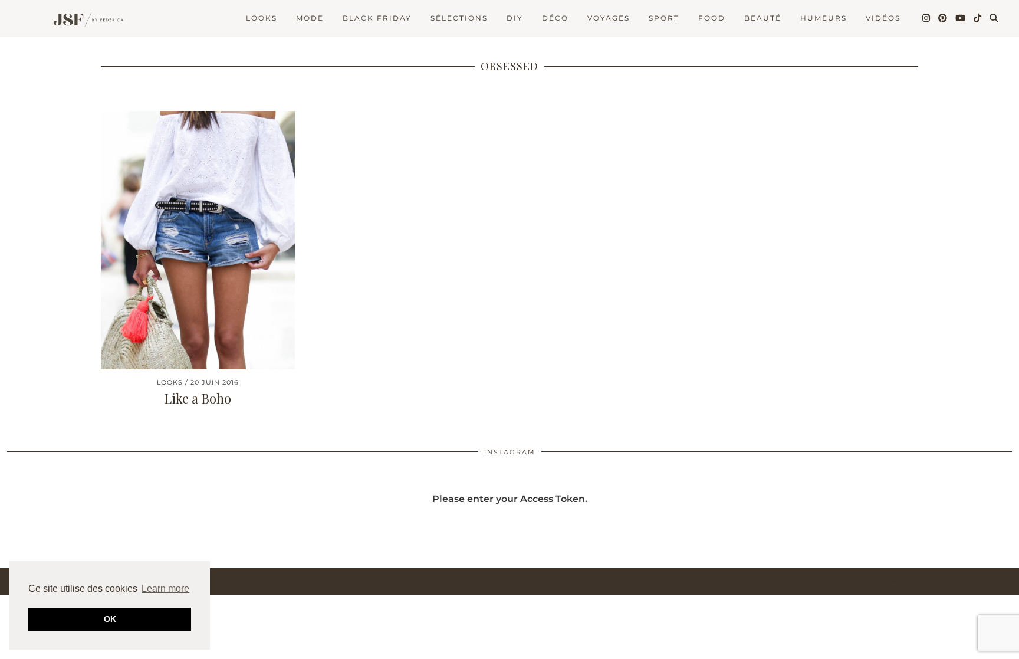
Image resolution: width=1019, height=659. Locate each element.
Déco (555, 18)
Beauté (762, 18)
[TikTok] (978, 18)
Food (711, 18)
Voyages (608, 18)
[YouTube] (961, 18)
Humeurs (823, 18)
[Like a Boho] (198, 240)
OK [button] (110, 619)
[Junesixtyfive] (85, 20)
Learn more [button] (165, 588)
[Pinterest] (943, 18)
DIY (515, 18)
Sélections (459, 18)
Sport (664, 18)
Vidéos (883, 18)
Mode (310, 18)
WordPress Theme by (951, 581)
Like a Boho (197, 398)
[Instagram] (926, 18)
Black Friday (377, 18)
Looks (261, 18)
